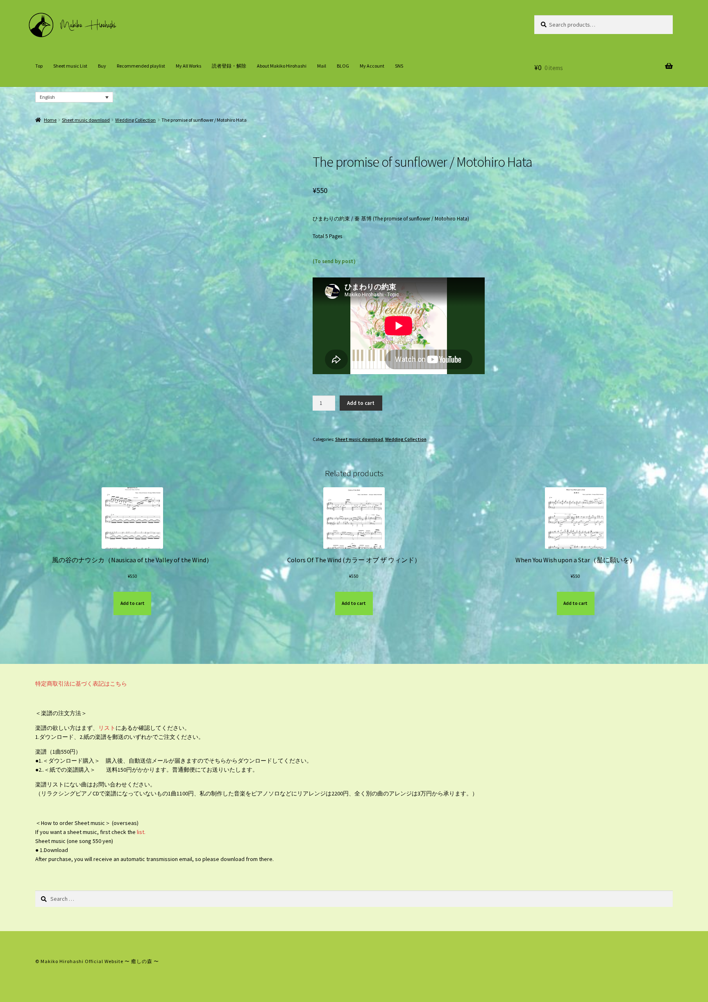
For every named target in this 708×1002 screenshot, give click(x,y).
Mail (321, 66)
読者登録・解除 (229, 66)
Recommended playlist (141, 66)
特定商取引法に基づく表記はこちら (81, 683)
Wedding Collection (135, 120)
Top (39, 66)
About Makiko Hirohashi (281, 66)
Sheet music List (70, 66)
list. (140, 832)
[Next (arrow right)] (693, 501)
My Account (372, 66)
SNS (399, 66)
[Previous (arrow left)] (14, 501)
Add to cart (360, 403)
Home (50, 120)
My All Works (188, 66)
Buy (102, 66)
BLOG (343, 66)
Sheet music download (86, 120)
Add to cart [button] (132, 603)
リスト (107, 728)
